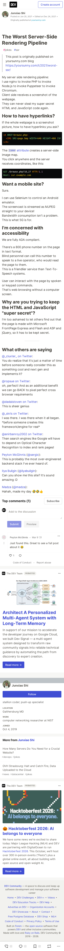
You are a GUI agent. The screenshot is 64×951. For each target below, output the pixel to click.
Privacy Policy (34, 921)
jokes (7, 49)
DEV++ (40, 897)
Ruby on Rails (32, 932)
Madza (6, 487)
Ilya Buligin (9, 471)
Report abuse (44, 562)
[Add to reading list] (37, 946)
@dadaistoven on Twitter (19, 401)
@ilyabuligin (27, 471)
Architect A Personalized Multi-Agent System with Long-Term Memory (29, 618)
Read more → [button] (13, 664)
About (35, 911)
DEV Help (45, 902)
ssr (16, 49)
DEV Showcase (20, 911)
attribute (19, 150)
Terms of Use (52, 921)
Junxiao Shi (18, 13)
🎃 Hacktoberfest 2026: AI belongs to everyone (28, 831)
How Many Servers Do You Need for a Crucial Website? (31, 752)
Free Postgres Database (21, 916)
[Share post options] (58, 946)
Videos (51, 897)
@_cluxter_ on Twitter (17, 356)
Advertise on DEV (17, 907)
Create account (50, 4)
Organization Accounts (42, 907)
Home (10, 897)
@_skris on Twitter (15, 413)
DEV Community (13, 886)
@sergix (33, 454)
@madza (19, 487)
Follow (32, 694)
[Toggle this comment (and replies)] (4, 543)
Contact (45, 911)
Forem (18, 926)
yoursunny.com (38, 20)
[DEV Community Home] (13, 4)
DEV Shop (42, 916)
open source (36, 926)
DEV (18, 929)
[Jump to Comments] (22, 946)
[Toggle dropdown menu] (58, 536)
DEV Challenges (25, 897)
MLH (53, 916)
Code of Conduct (22, 562)
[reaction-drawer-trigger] (8, 946)
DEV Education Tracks (24, 902)
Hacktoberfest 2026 (15, 851)
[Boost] (49, 946)
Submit (14, 524)
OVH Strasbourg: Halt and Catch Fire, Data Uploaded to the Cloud (29, 770)
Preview (31, 524)
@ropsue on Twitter (16, 381)
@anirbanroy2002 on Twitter (22, 434)
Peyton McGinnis (14, 454)
